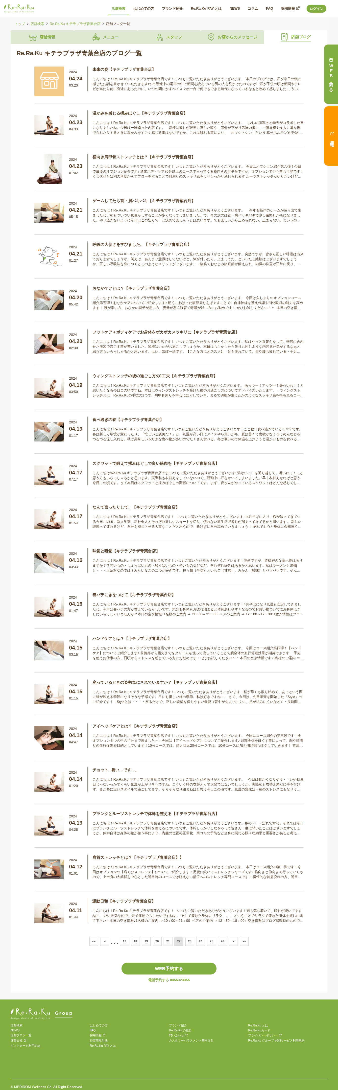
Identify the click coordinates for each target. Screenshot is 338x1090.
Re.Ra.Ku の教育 (180, 1030)
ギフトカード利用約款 (25, 1045)
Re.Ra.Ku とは (258, 1025)
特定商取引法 (99, 1040)
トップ (20, 24)
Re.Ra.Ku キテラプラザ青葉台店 (75, 24)
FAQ (93, 1030)
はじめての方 (99, 1025)
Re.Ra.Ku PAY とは (103, 1045)
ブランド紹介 (178, 1025)
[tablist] (169, 37)
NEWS (15, 1030)
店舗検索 (37, 24)
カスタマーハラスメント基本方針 (191, 1040)
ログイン (316, 9)
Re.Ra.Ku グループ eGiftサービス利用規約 (276, 1040)
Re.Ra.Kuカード (259, 1030)
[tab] (42, 37)
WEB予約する (169, 968)
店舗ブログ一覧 (21, 1035)
